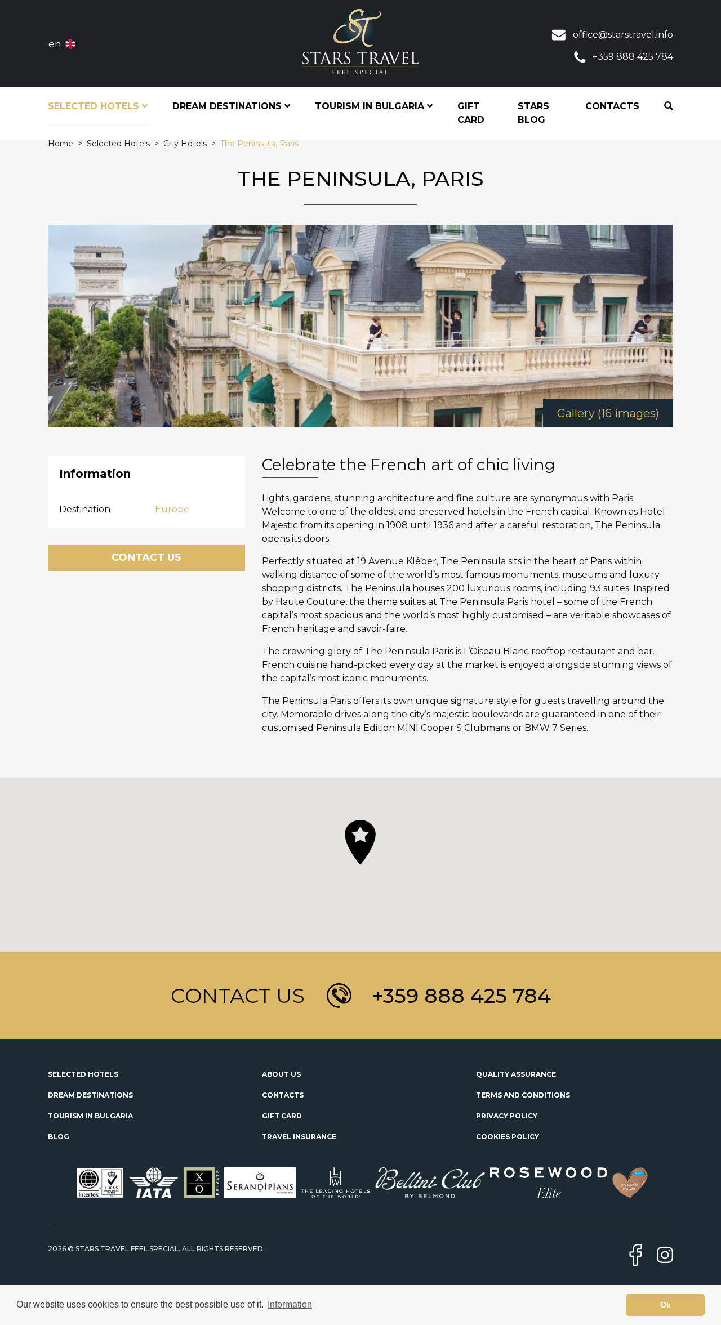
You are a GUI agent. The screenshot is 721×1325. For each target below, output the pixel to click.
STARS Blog (533, 113)
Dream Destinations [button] (228, 106)
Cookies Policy (507, 1136)
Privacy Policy (506, 1116)
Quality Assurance (516, 1074)
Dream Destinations (90, 1095)
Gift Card (470, 113)
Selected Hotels (83, 1074)
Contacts (612, 106)
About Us (281, 1074)
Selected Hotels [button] (95, 106)
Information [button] (290, 1304)
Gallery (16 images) (608, 413)
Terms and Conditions (523, 1095)
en (54, 44)
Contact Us (146, 557)
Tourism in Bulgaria (90, 1116)
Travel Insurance (299, 1136)
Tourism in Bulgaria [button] (371, 106)
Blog (58, 1136)
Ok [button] (665, 1304)
